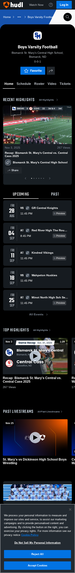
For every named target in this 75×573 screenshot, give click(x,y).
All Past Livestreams (49, 412)
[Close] (70, 509)
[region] (37, 538)
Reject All (37, 554)
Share (14, 170)
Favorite (36, 70)
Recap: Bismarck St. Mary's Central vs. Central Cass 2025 (36, 154)
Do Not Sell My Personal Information (37, 542)
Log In (64, 4)
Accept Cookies (37, 565)
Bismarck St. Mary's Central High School (40, 162)
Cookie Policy (29, 534)
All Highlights (46, 100)
